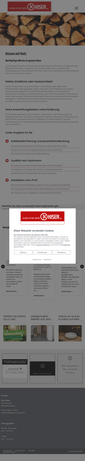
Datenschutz (37, 259)
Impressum (47, 259)
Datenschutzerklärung (43, 245)
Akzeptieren (62, 252)
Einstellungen (42, 252)
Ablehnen (23, 252)
